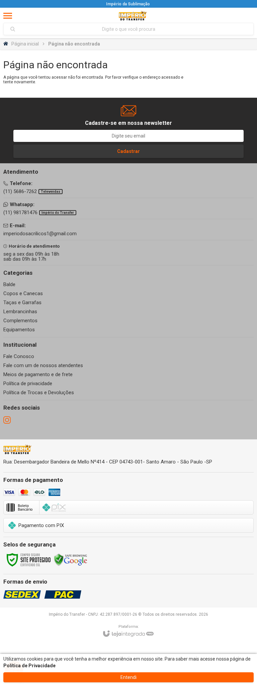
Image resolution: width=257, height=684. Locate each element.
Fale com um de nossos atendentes (43, 365)
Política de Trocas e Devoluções (38, 393)
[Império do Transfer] (133, 15)
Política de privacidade (27, 383)
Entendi (128, 677)
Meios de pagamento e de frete (38, 374)
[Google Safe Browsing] (70, 560)
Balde (9, 284)
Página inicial (25, 44)
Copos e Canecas (23, 293)
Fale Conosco (18, 356)
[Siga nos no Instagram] (7, 420)
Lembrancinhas (20, 312)
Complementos (20, 321)
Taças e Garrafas (22, 303)
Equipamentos (19, 330)
